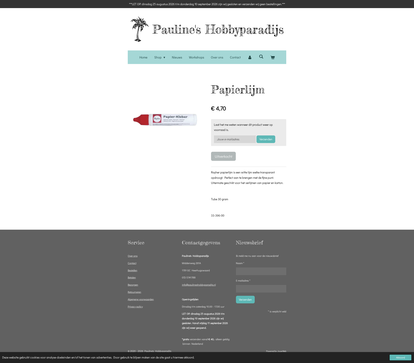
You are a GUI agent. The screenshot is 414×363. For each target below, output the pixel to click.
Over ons (132, 255)
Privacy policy (135, 306)
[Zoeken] (261, 56)
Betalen (132, 277)
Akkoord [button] (400, 357)
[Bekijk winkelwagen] (272, 57)
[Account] (250, 57)
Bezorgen (133, 284)
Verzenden (265, 139)
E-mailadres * (243, 280)
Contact (132, 263)
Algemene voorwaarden (141, 299)
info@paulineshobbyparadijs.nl (199, 284)
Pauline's (218, 29)
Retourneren (134, 292)
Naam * (240, 263)
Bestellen (132, 270)
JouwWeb (281, 351)
